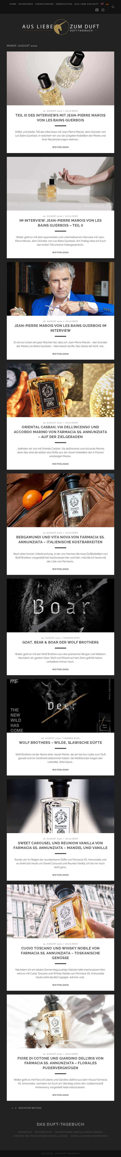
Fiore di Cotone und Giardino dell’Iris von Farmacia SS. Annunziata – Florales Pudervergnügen (60, 1063)
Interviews (25, 4)
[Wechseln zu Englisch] (102, 4)
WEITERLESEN (60, 147)
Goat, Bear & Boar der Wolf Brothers (60, 642)
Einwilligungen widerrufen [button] (89, 1136)
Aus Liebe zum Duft (86, 4)
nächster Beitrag (30, 1108)
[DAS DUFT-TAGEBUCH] (60, 34)
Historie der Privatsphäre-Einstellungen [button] (40, 1136)
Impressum (25, 1132)
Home (12, 4)
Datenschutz (43, 1132)
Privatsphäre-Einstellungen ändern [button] (79, 1132)
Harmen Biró (71, 638)
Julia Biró (71, 111)
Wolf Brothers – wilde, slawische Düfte (60, 743)
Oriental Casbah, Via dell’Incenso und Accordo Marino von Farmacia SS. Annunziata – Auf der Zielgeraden (60, 432)
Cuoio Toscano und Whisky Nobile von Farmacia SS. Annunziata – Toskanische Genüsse (60, 953)
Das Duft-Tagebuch (60, 1124)
